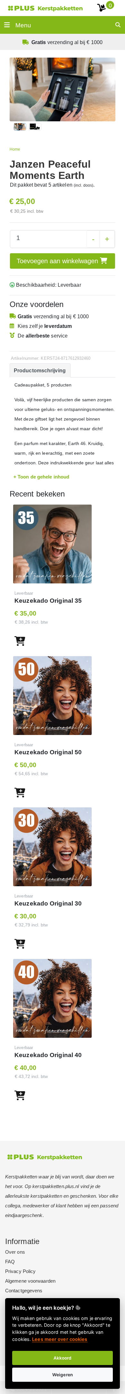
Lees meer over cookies (59, 1339)
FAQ (10, 1261)
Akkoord (63, 1358)
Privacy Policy (20, 1271)
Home (15, 149)
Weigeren (62, 1374)
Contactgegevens (24, 1290)
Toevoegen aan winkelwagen (58, 261)
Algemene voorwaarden (30, 1281)
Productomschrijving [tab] (40, 370)
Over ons (15, 1252)
